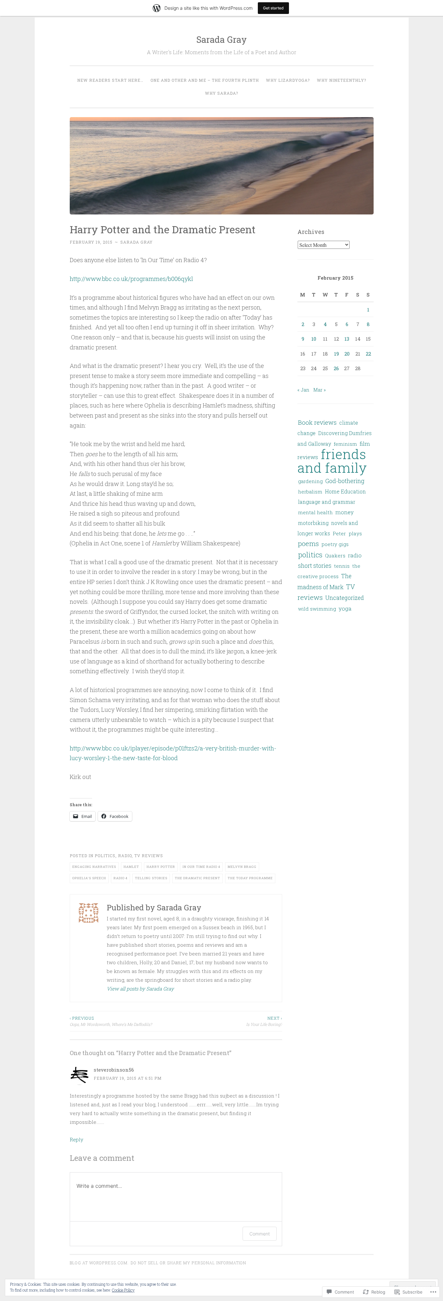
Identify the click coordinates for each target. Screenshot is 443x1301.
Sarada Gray (221, 39)
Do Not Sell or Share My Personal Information (188, 1262)
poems (308, 543)
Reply (76, 1139)
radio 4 (120, 878)
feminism (345, 444)
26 (336, 368)
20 (347, 353)
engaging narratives (94, 867)
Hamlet (131, 867)
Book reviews (317, 422)
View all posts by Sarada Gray (140, 988)
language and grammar (326, 502)
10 (313, 338)
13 (346, 338)
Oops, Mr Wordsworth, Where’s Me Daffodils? (111, 1021)
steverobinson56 (114, 1069)
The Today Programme (250, 878)
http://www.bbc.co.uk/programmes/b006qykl (131, 279)
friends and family (332, 460)
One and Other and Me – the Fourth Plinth (204, 80)
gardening (310, 481)
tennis (342, 566)
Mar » (319, 389)
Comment (259, 1233)
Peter (339, 533)
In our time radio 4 (201, 867)
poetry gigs (335, 544)
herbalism (310, 491)
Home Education (345, 491)
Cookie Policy (123, 1290)
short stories (314, 565)
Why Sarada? (221, 93)
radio (125, 855)
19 (336, 353)
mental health (315, 512)
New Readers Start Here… (110, 80)
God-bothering (345, 481)
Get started (273, 8)
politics (105, 855)
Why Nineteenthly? (341, 80)
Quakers (335, 555)
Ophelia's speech (89, 878)
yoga (345, 608)
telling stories (151, 878)
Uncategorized (344, 598)
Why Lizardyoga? (288, 80)
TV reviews (148, 855)
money (344, 512)
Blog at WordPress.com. (99, 1262)
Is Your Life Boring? (264, 1021)
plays (355, 533)
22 (368, 353)
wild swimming (317, 608)
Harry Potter (161, 867)
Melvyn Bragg (242, 867)
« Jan (303, 389)
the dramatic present (197, 878)
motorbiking (313, 523)
